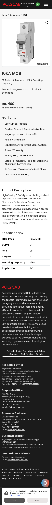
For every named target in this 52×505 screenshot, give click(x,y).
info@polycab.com (16, 407)
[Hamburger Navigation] (45, 3)
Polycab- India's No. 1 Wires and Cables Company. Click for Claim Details (26, 353)
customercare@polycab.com (27, 447)
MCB (25, 15)
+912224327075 (12, 427)
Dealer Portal (30, 472)
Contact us (16, 475)
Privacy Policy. (15, 495)
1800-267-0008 (36, 444)
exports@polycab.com (18, 460)
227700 (36, 384)
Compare (42, 64)
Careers (38, 475)
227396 (29, 384)
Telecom (18, 472)
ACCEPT (14, 500)
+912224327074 (12, 404)
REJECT (37, 500)
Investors (28, 475)
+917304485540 (9, 442)
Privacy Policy (15, 478)
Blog (4, 478)
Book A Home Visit (27, 5)
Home (4, 15)
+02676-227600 (18, 384)
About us (14, 469)
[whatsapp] (38, 4)
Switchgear (15, 15)
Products (25, 469)
